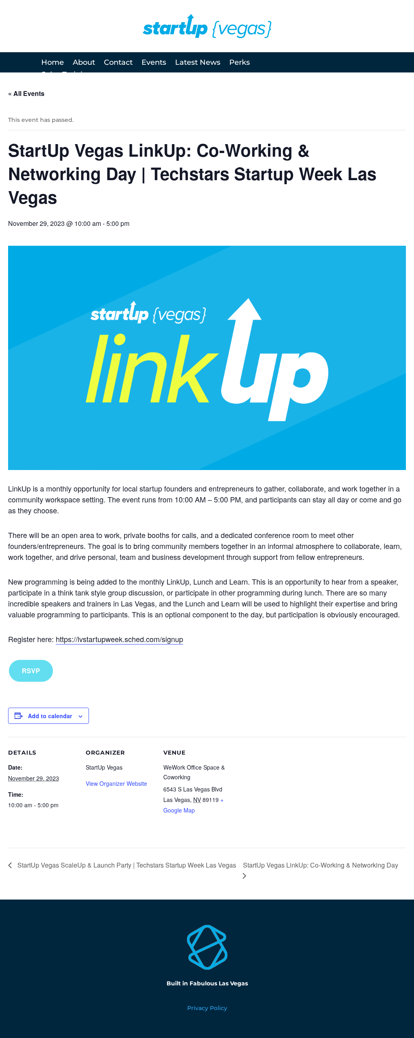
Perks (239, 63)
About (84, 63)
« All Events (26, 93)
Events (154, 63)
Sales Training (66, 75)
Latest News (197, 63)
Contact (118, 63)
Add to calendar (50, 716)
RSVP (31, 670)
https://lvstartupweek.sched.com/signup (119, 639)
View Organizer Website (116, 783)
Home (52, 63)
